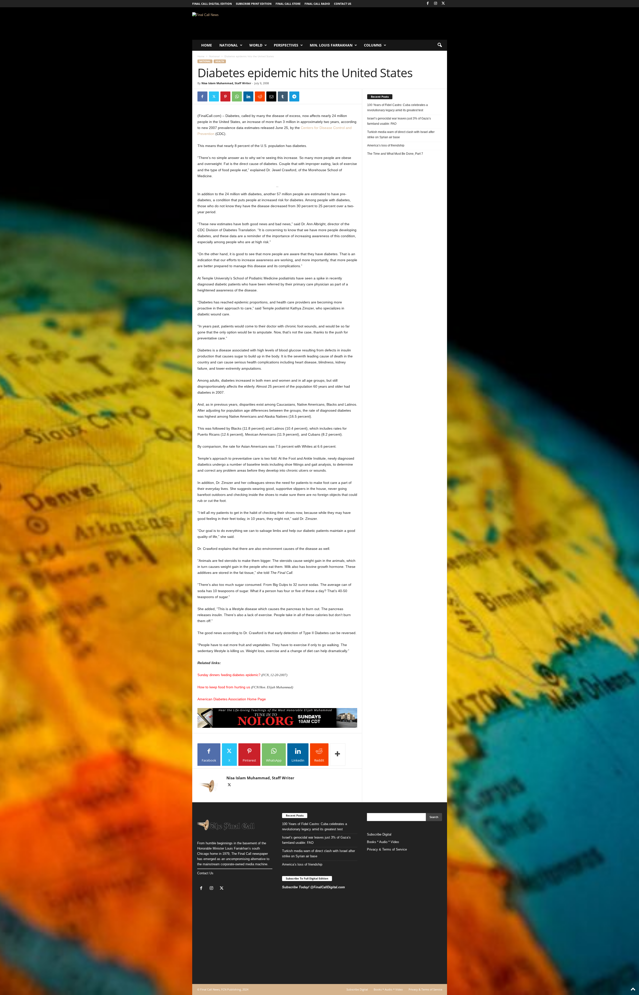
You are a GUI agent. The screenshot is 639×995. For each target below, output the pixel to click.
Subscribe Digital (379, 834)
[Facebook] (428, 3)
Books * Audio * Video (383, 842)
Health (219, 61)
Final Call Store (288, 3)
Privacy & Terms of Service (387, 849)
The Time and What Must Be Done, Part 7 (395, 153)
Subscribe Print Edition (254, 3)
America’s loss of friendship (385, 145)
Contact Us (205, 873)
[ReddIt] (260, 96)
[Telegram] (294, 96)
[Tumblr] (283, 96)
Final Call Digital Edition (212, 3)
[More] (337, 754)
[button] (439, 45)
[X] (443, 3)
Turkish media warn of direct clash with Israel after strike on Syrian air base (401, 134)
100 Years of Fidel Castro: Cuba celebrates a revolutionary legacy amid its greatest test (397, 107)
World (255, 45)
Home (206, 45)
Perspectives (286, 45)
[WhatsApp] (237, 96)
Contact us (342, 3)
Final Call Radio (317, 3)
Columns (373, 45)
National (228, 45)
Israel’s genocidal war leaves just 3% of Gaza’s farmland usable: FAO (399, 121)
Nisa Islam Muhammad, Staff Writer (226, 83)
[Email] (271, 96)
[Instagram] (436, 3)
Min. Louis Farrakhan (331, 45)
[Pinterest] (225, 96)
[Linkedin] (248, 96)
